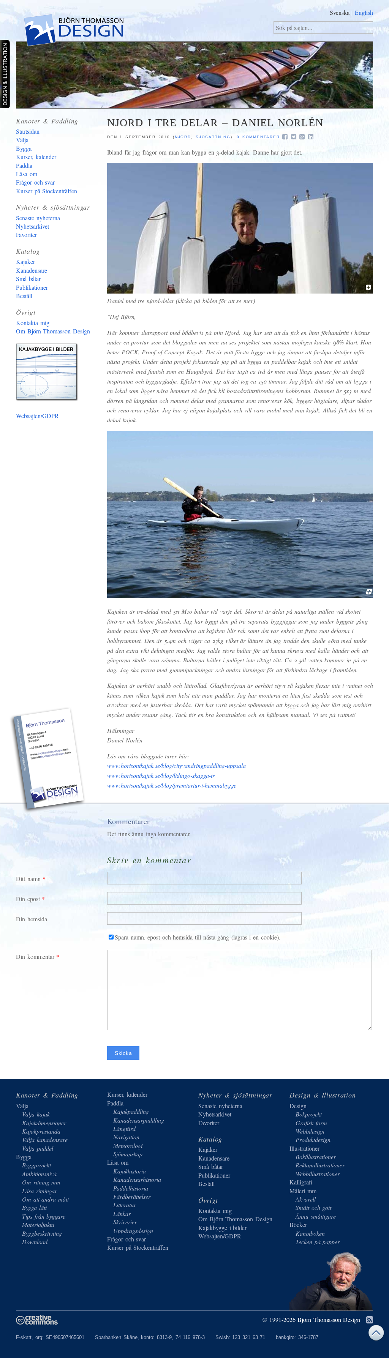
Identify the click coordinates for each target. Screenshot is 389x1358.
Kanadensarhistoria (137, 1179)
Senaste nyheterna (38, 218)
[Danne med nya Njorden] (240, 596)
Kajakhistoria (129, 1171)
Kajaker (25, 261)
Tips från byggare (43, 1216)
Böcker (298, 1225)
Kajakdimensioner (44, 1123)
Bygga (24, 148)
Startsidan (28, 131)
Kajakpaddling (131, 1111)
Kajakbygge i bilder (48, 373)
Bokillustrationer (316, 1157)
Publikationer (32, 287)
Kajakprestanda (41, 1131)
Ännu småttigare (316, 1216)
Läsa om (26, 174)
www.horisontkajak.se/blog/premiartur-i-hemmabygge (171, 785)
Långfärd (124, 1128)
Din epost (28, 899)
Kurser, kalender (36, 157)
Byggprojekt (36, 1165)
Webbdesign (310, 1131)
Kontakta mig (32, 323)
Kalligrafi (300, 1182)
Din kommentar (35, 956)
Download (34, 1242)
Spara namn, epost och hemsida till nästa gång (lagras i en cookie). (197, 937)
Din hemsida (31, 919)
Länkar (122, 1213)
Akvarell (306, 1199)
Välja (22, 140)
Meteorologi (127, 1146)
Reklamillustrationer (320, 1165)
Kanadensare (31, 270)
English (364, 12)
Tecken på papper (318, 1242)
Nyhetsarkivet (32, 226)
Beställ (24, 296)
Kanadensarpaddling (138, 1120)
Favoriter (26, 234)
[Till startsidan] (73, 31)
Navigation (126, 1137)
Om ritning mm (41, 1182)
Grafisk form (311, 1123)
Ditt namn (28, 879)
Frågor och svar (35, 182)
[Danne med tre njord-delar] (240, 291)
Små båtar (28, 279)
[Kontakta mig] (48, 761)
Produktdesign (313, 1139)
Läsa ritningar (39, 1191)
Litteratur (124, 1205)
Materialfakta (38, 1225)
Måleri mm (302, 1191)
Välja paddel (37, 1148)
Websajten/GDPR (37, 416)
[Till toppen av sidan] (376, 1334)
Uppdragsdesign (133, 1231)
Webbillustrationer (318, 1174)
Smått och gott (313, 1207)
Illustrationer (304, 1148)
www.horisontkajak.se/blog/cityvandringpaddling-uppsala (176, 765)
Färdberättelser (131, 1196)
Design (298, 1106)
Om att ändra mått (45, 1199)
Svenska (339, 12)
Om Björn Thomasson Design (53, 331)
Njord (183, 137)
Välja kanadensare (45, 1139)
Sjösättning (213, 137)
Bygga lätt (34, 1207)
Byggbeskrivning (42, 1233)
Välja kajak (36, 1114)
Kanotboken (310, 1233)
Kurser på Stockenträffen (46, 191)
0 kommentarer (258, 137)
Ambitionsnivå (39, 1174)
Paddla (24, 165)
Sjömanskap (127, 1154)
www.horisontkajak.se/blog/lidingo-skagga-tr (161, 775)
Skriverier (125, 1222)
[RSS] (369, 1320)
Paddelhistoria (130, 1188)
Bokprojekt (309, 1114)
